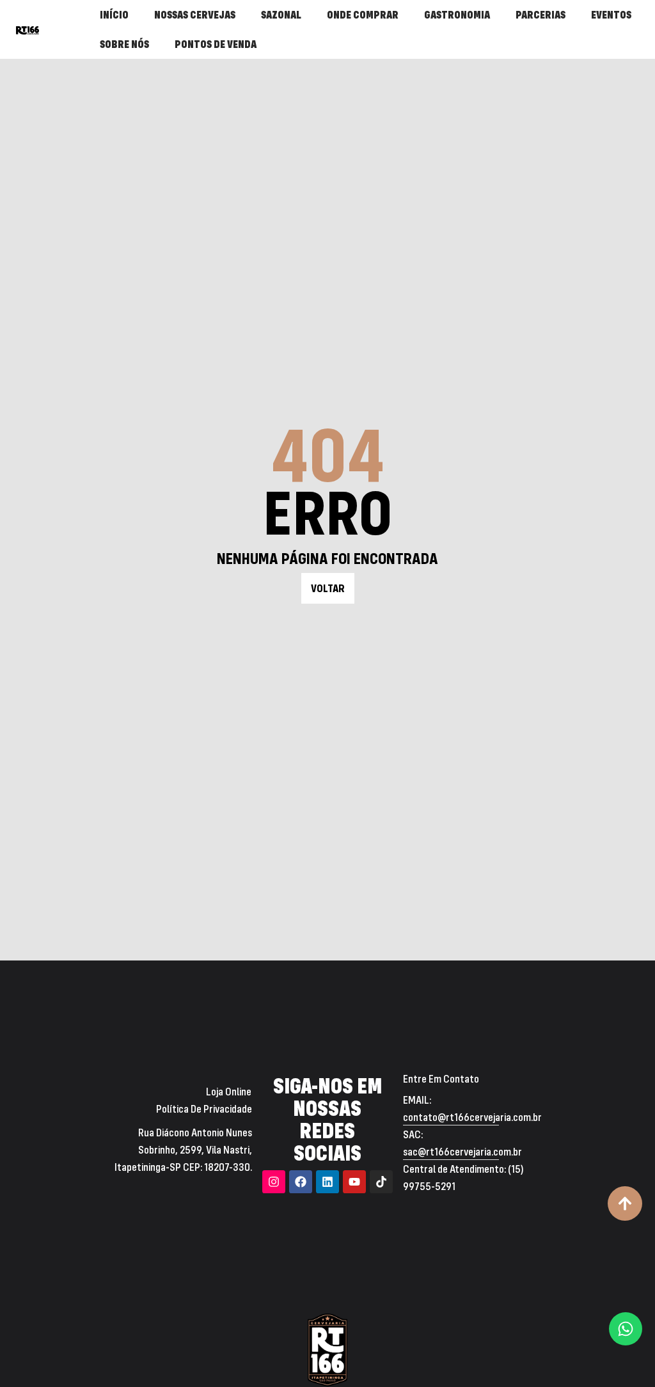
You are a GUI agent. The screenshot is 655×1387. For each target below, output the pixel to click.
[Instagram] (273, 1181)
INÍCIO (114, 14)
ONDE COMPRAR (363, 14)
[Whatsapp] (625, 1328)
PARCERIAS (540, 14)
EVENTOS (611, 14)
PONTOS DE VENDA (215, 43)
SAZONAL (281, 14)
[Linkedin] (327, 1181)
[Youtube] (354, 1181)
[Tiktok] (381, 1181)
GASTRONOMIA (457, 14)
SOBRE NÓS (124, 43)
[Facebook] (300, 1181)
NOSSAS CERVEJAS (194, 14)
